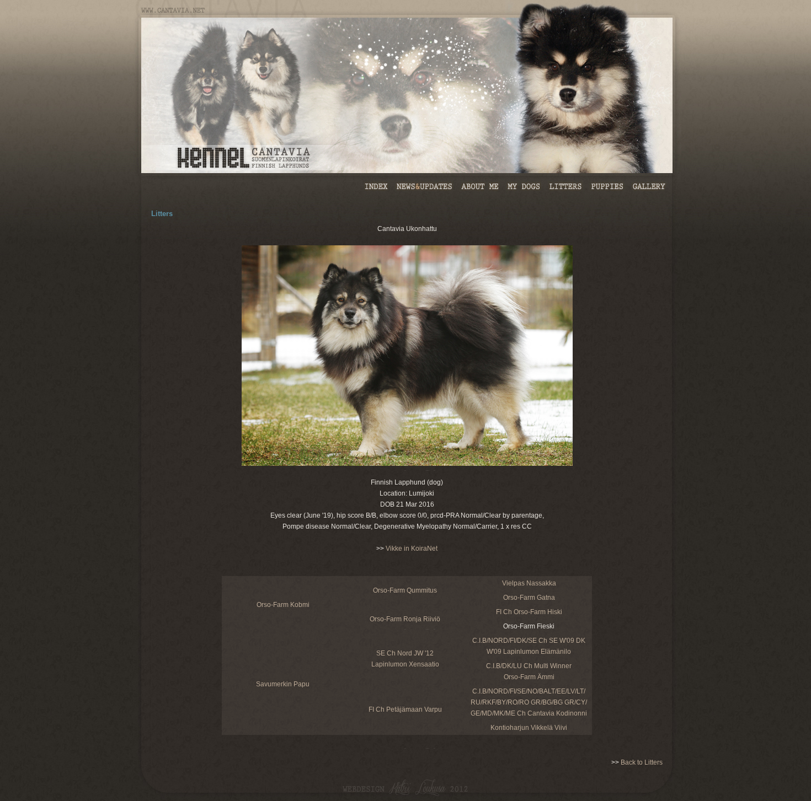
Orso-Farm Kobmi (283, 605)
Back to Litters (642, 762)
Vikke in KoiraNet (411, 548)
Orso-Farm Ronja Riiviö (405, 619)
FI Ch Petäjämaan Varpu (405, 709)
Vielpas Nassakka (529, 583)
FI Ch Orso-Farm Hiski (529, 612)
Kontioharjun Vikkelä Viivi (528, 728)
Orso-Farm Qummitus (405, 590)
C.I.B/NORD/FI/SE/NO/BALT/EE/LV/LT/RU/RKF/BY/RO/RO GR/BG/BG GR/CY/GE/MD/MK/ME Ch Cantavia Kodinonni (529, 702)
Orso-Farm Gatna (529, 597)
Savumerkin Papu (283, 684)
